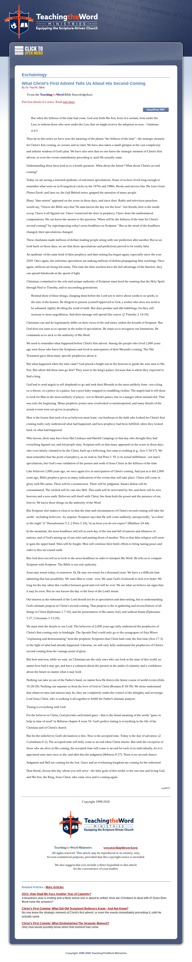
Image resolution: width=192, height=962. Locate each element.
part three (69, 102)
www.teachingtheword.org (120, 847)
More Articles (55, 887)
